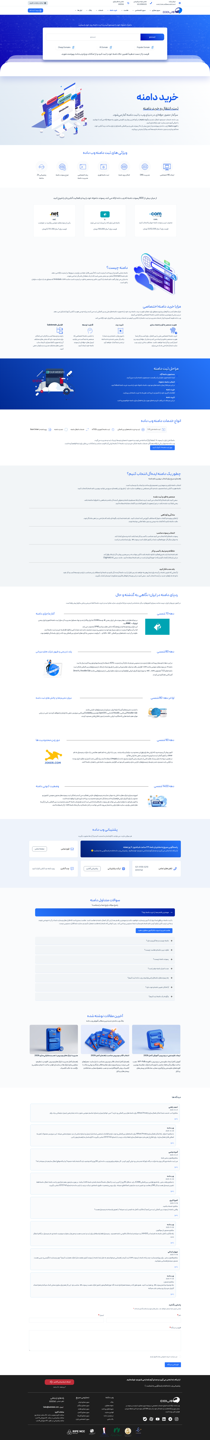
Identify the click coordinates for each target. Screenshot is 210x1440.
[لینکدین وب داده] (164, 1419)
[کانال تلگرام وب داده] (170, 1419)
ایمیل (101, 1315)
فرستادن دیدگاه (173, 1364)
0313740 (121, 4)
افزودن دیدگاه (175, 1327)
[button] (105, 912)
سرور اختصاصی (140, 10)
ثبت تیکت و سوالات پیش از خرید (165, 4)
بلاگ (90, 10)
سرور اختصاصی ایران (82, 1419)
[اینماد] (138, 1428)
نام (179, 1315)
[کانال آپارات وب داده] (151, 1419)
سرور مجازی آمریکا (83, 1416)
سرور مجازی (156, 10)
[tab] (156, 429)
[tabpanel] (105, 444)
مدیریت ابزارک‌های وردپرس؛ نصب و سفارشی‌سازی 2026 (56, 1055)
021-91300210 (142, 4)
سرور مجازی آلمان (83, 1412)
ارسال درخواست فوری (36, 3)
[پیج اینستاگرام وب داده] (176, 1419)
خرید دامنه (113, 10)
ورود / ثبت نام (34, 10)
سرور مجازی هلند (83, 1409)
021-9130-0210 (141, 866)
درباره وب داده (109, 1416)
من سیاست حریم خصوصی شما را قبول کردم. (163, 1357)
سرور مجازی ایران (83, 1402)
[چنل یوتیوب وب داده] (157, 1419)
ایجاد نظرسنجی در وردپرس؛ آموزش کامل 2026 (162, 1055)
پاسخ (176, 1119)
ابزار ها (79, 10)
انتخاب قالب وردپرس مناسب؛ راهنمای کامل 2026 (110, 1055)
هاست (126, 10)
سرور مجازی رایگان (83, 1405)
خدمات (100, 10)
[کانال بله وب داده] (145, 1419)
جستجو (152, 37)
